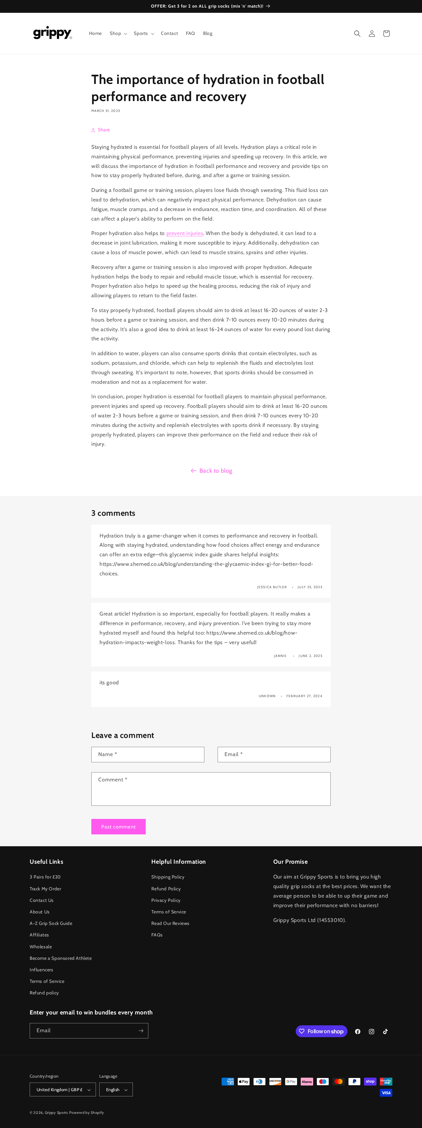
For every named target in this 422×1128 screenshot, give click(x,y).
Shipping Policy (167, 877)
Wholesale (41, 947)
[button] (118, 33)
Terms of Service (47, 981)
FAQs (157, 935)
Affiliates (39, 935)
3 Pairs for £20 (45, 877)
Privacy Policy (165, 900)
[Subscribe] (141, 1030)
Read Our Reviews (170, 923)
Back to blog (215, 470)
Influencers (41, 970)
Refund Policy (166, 889)
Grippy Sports (56, 1113)
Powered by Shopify (86, 1113)
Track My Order (45, 889)
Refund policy (44, 993)
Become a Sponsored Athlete (61, 958)
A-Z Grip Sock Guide (51, 923)
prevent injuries (184, 233)
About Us (40, 912)
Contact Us (42, 900)
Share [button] (104, 130)
